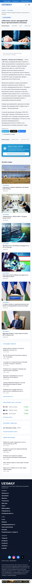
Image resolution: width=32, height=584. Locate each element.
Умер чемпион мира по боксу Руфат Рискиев (16, 462)
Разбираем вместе (25, 1)
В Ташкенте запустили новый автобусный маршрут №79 (15, 449)
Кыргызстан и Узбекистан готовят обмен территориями (14, 468)
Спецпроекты (15, 1)
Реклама (4, 529)
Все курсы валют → (8, 417)
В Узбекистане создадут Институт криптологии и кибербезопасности (13, 390)
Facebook (22, 131)
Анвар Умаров (5, 25)
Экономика (10, 10)
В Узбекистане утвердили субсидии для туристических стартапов (14, 369)
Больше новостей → (8, 396)
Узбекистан (5, 493)
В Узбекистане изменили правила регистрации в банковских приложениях (14, 456)
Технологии (5, 500)
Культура (4, 503)
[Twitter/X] (22, 557)
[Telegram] (9, 557)
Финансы (4, 498)
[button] (25, 4)
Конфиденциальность (8, 524)
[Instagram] (13, 557)
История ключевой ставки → (10, 431)
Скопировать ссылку (9, 134)
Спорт (3, 505)
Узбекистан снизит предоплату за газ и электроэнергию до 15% (14, 442)
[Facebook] (18, 557)
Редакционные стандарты (10, 532)
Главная (4, 10)
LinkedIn (4, 548)
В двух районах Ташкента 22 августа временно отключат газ (13, 349)
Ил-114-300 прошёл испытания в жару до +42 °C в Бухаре (15, 356)
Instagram (5, 540)
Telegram (6, 131)
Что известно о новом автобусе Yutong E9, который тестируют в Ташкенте (15, 362)
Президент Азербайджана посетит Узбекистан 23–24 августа (13, 376)
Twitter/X (14, 131)
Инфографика (7, 1)
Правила (4, 522)
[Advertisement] (16, 581)
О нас (3, 519)
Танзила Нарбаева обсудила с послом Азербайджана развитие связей (14, 383)
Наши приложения (7, 527)
